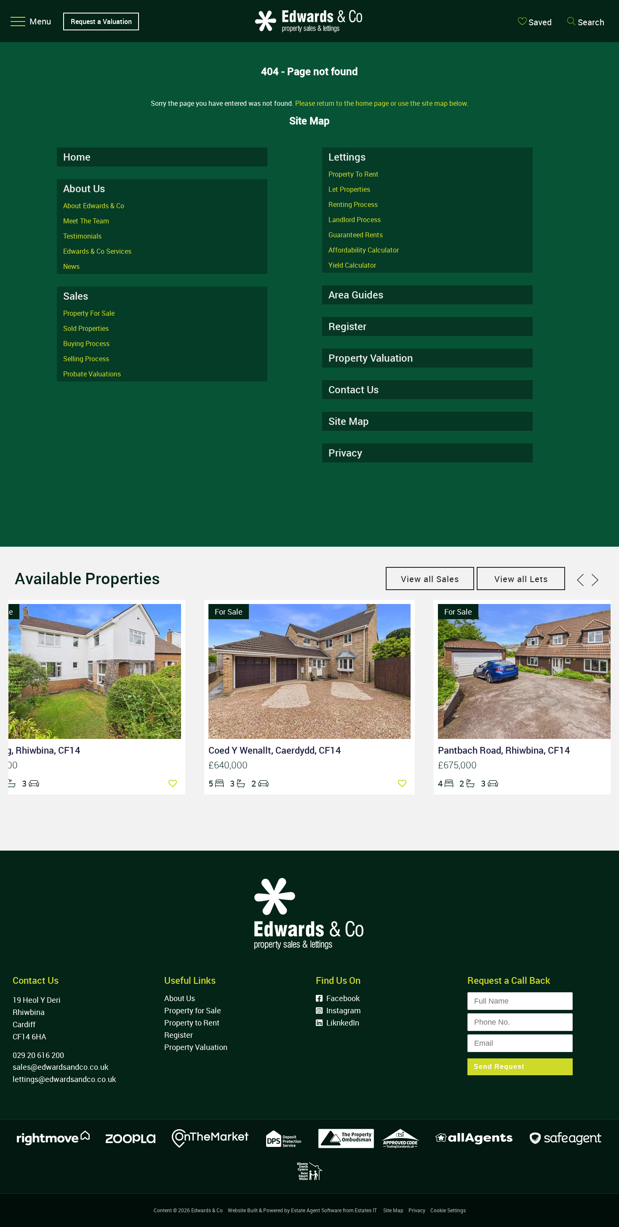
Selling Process (86, 358)
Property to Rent (191, 1023)
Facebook (342, 998)
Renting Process (353, 204)
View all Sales (430, 579)
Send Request (499, 1066)
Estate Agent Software (316, 1210)
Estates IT (366, 1210)
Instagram (343, 1010)
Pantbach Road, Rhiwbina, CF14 (504, 750)
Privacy (345, 452)
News (71, 266)
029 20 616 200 (38, 1055)
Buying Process (86, 343)
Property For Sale (89, 313)
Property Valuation (370, 358)
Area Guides (355, 294)
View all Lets (521, 579)
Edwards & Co (207, 1210)
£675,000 (457, 765)
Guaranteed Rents (355, 234)
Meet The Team (86, 221)
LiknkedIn (342, 1023)
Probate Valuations (92, 374)
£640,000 (228, 765)
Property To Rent (353, 174)
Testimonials (82, 236)
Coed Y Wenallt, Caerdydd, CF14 (274, 750)
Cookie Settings (448, 1210)
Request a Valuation (101, 21)
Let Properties (349, 189)
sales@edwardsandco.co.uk (60, 1067)
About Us (179, 998)
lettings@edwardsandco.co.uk (64, 1079)
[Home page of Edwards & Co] (307, 41)
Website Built (243, 1210)
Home (77, 157)
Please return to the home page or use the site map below (381, 103)
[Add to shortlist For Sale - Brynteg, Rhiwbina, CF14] (174, 783)
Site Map (348, 421)
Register (347, 326)
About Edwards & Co (93, 205)
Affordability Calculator (363, 250)
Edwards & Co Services (97, 251)
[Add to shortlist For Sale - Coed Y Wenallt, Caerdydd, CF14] (404, 783)
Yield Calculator (352, 265)
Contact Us (353, 389)
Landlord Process (354, 219)
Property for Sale (192, 1010)
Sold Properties (86, 328)
